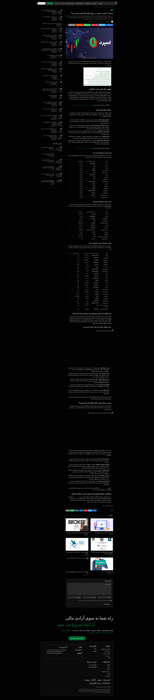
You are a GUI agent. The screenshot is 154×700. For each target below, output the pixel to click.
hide (100, 68)
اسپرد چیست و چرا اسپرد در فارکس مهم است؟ (104, 532)
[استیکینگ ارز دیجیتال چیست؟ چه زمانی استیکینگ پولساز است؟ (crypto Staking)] (58, 182)
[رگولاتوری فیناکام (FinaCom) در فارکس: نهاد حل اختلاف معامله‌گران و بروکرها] (101, 544)
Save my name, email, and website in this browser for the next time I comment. (94, 600)
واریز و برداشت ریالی (69, 3)
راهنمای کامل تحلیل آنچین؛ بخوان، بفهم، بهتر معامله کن (48, 154)
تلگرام (93, 679)
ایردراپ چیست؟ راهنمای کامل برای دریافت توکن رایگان (48, 160)
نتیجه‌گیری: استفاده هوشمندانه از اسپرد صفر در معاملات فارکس (97, 84)
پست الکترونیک (95, 683)
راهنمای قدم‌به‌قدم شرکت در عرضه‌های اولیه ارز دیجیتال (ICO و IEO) (48, 168)
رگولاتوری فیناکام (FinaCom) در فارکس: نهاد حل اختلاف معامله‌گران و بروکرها (102, 553)
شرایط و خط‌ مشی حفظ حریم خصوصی (103, 686)
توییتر (99, 679)
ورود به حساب (42, 3)
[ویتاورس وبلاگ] (110, 3)
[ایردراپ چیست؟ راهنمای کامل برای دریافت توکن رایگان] (58, 161)
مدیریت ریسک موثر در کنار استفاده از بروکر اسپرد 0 (100, 82)
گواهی (79, 653)
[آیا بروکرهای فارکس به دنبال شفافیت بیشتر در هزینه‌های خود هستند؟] (77, 524)
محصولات (100, 3)
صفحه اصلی (111, 6)
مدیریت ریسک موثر (103, 488)
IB (63, 3)
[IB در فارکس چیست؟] (101, 563)
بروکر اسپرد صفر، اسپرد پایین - (107, 505)
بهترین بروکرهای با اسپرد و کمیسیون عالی (101, 77)
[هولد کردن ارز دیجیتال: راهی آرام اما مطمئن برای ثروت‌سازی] (58, 175)
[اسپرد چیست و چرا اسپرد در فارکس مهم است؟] (101, 524)
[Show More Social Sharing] (67, 25)
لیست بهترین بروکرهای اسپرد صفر (103, 74)
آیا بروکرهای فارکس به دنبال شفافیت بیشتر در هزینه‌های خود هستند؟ (77, 533)
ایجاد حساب (49, 3)
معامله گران (87, 3)
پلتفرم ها (94, 3)
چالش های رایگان (79, 3)
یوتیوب (87, 679)
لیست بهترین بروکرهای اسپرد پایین (103, 76)
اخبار (61, 3)
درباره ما (57, 3)
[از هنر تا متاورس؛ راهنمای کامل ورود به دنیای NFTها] (58, 149)
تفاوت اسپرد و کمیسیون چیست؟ (85, 148)
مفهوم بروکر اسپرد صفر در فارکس (103, 71)
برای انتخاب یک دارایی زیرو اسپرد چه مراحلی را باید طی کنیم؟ (98, 79)
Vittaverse (109, 21)
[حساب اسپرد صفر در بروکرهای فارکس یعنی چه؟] (89, 43)
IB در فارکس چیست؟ (109, 571)
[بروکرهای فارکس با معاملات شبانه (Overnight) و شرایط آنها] (77, 563)
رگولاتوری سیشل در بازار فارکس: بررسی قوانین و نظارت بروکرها (77, 553)
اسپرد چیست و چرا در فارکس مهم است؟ (83, 105)
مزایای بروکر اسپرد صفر (105, 73)
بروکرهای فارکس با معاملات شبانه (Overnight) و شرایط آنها (77, 572)
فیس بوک (106, 679)
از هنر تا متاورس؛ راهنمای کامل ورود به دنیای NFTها (47, 148)
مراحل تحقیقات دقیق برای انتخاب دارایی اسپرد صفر (99, 81)
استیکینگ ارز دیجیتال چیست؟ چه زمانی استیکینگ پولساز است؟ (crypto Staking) (47, 181)
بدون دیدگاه (96, 21)
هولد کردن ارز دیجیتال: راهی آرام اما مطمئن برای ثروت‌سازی (48, 174)
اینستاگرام (106, 683)
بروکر (112, 10)
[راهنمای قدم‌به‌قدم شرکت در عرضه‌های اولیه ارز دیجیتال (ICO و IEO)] (58, 168)
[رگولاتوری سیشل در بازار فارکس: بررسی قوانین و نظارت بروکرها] (77, 544)
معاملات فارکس (76, 497)
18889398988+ (78, 650)
